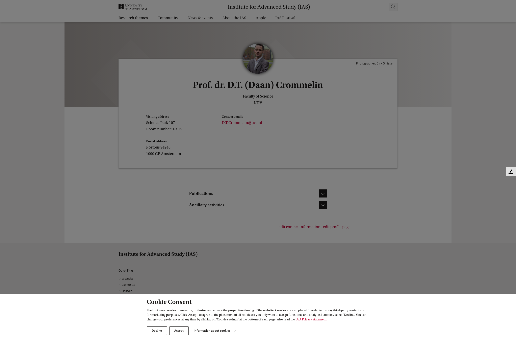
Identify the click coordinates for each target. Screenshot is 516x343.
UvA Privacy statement (311, 319)
